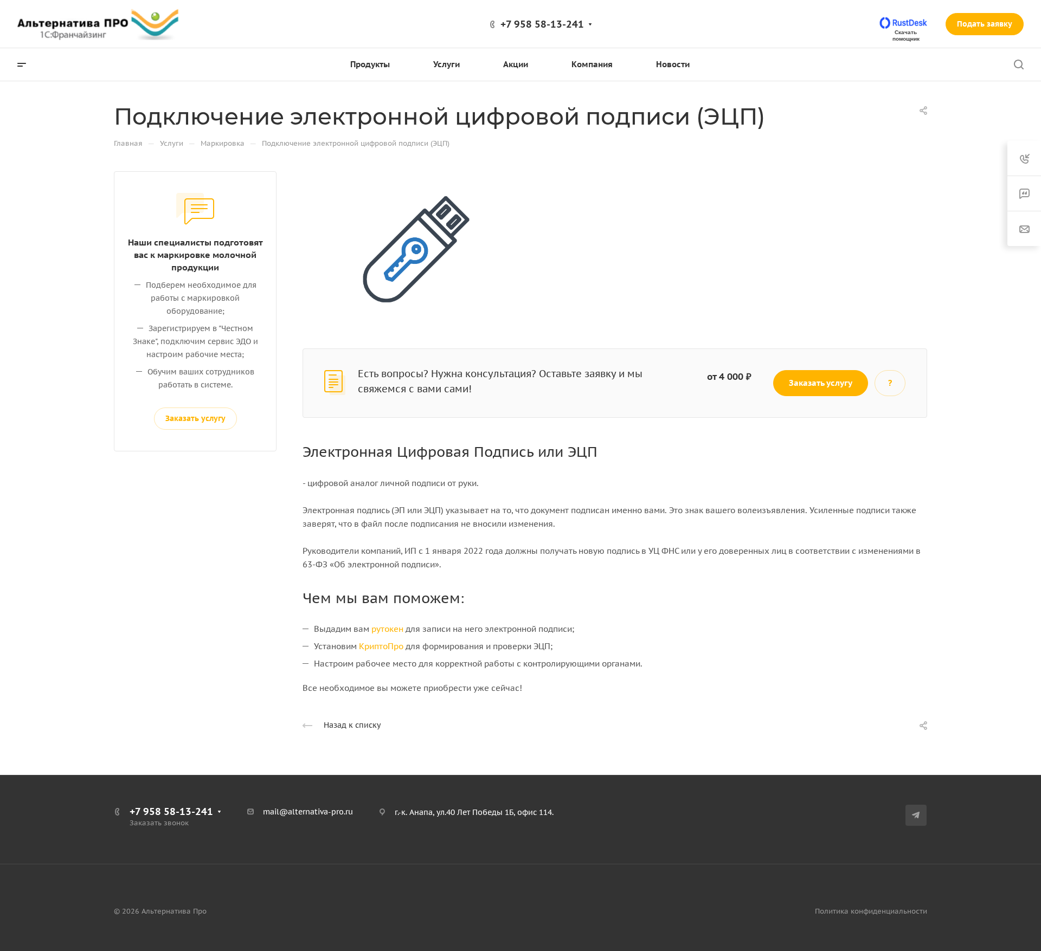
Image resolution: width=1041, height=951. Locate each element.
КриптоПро (381, 646)
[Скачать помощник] (904, 23)
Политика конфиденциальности (871, 911)
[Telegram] (916, 815)
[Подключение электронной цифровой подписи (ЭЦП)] (411, 248)
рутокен (387, 629)
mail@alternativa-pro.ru (308, 812)
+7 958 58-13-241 (542, 24)
